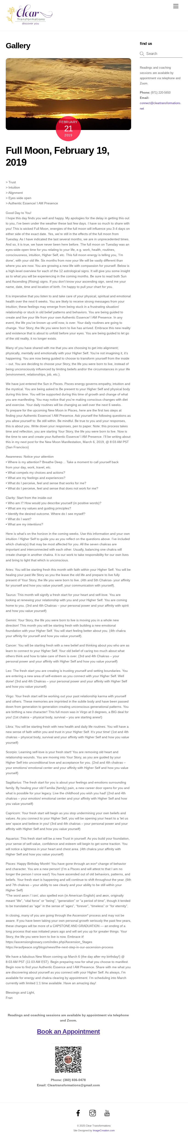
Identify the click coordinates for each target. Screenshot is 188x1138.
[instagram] (93, 1113)
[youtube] (108, 1113)
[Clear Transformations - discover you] (29, 23)
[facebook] (79, 1113)
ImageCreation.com (104, 1130)
